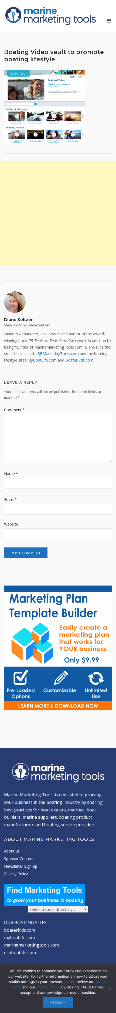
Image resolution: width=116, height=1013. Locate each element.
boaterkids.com (19, 930)
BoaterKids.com (79, 360)
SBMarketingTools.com (58, 353)
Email (10, 499)
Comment (14, 409)
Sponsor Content (19, 858)
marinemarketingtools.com (31, 945)
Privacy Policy (16, 873)
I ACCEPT (58, 1002)
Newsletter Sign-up (20, 866)
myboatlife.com (19, 938)
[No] (109, 988)
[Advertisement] (58, 213)
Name (11, 473)
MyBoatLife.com (42, 360)
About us (12, 851)
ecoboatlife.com (20, 952)
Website (11, 524)
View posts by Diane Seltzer (27, 325)
